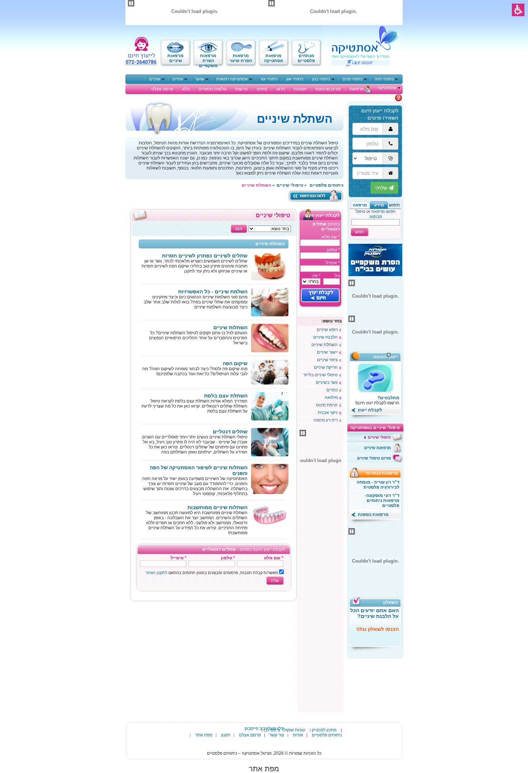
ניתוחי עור (269, 79)
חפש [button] (359, 231)
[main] (213, 405)
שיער (199, 79)
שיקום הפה (235, 363)
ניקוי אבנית (328, 412)
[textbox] (320, 242)
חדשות (241, 89)
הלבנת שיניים (325, 337)
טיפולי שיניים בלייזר (320, 374)
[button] (379, 205)
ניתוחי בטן (321, 79)
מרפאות (356, 89)
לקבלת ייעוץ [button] (369, 410)
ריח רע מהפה (326, 420)
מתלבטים (385, 97)
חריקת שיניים (326, 367)
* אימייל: (332, 262)
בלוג (186, 89)
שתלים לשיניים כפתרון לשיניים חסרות (204, 256)
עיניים (177, 79)
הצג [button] (238, 228)
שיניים (154, 79)
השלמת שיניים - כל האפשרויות (212, 291)
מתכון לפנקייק (324, 729)
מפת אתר (203, 734)
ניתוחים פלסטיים (327, 734)
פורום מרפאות (328, 89)
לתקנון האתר (156, 573)
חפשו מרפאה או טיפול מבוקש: (375, 214)
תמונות (300, 89)
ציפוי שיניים (327, 359)
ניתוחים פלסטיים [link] (326, 185)
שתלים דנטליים (230, 431)
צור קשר (276, 734)
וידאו (280, 89)
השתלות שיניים (230, 327)
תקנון (225, 734)
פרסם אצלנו (162, 89)
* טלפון (228, 557)
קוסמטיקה (387, 87)
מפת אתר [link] (264, 769)
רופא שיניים (327, 329)
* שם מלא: (330, 236)
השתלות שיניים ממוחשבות (217, 507)
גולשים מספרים (212, 89)
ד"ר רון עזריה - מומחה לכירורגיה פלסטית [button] (378, 485)
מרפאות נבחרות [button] (384, 473)
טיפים (262, 89)
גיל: (337, 275)
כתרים (332, 389)
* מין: (315, 275)
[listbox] (311, 281)
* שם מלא (273, 557)
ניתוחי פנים (352, 79)
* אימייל (178, 557)
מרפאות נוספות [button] (373, 514)
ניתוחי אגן (295, 79)
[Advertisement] (320, 602)
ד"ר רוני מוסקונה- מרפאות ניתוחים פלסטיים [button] (382, 500)
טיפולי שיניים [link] (290, 185)
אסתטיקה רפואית (232, 79)
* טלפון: (333, 249)
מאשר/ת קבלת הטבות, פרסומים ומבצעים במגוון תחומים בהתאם (211, 573)
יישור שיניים (327, 352)
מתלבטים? (388, 397)
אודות (298, 734)
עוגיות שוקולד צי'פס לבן (284, 729)
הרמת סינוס (327, 405)
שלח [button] (275, 580)
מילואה (331, 397)
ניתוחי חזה (384, 79)
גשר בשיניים (327, 382)
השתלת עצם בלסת (225, 396)
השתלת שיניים (324, 344)
